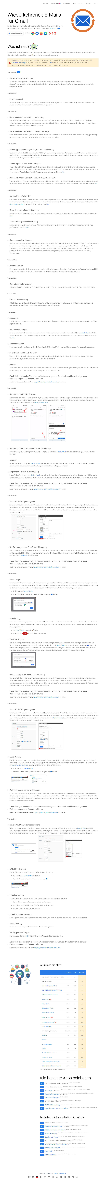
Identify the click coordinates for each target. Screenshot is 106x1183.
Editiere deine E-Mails (47, 1008)
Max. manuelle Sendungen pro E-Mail (52, 990)
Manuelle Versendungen (53, 1126)
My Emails (24, 555)
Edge (24, 63)
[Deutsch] (37, 1177)
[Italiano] (53, 1177)
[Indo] (49, 1177)
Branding (44, 1035)
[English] (29, 1177)
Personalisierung (46, 1017)
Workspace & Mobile (41, 402)
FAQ (27, 936)
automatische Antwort (52, 1148)
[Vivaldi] (55, 33)
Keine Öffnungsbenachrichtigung (50, 1061)
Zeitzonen (44, 1040)
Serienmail (48, 1151)
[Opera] (50, 33)
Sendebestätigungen (51, 1098)
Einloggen (88, 3)
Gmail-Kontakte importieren (49, 1053)
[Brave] (52, 33)
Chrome (14, 63)
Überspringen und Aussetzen (49, 994)
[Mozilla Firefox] (41, 33)
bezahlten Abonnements (20, 765)
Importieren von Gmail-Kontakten (56, 1108)
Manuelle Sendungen (51, 1094)
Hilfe (74, 3)
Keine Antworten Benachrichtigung (51, 1066)
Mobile (43, 1048)
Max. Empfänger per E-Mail (49, 986)
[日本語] (57, 1177)
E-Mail (50, 63)
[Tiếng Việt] (77, 1177)
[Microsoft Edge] (45, 33)
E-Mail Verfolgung (46, 1026)
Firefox (19, 63)
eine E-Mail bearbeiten (17, 204)
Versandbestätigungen (48, 1012)
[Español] (33, 1177)
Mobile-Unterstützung (52, 1105)
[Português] (61, 1177)
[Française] (41, 1177)
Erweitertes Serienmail (48, 1022)
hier (38, 158)
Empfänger (48, 1090)
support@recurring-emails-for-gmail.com (47, 382)
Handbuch (80, 3)
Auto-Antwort (45, 999)
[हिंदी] (45, 1177)
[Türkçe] (73, 1177)
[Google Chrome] (33, 33)
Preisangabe (66, 3)
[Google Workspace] (37, 33)
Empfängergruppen (47, 1044)
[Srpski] (69, 1177)
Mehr (96, 3)
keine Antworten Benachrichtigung (56, 1144)
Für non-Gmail (55, 3)
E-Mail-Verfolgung (50, 1133)
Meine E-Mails (84, 333)
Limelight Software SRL (59, 1173)
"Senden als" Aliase (47, 1057)
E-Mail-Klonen (45, 1004)
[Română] (65, 1177)
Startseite (45, 3)
